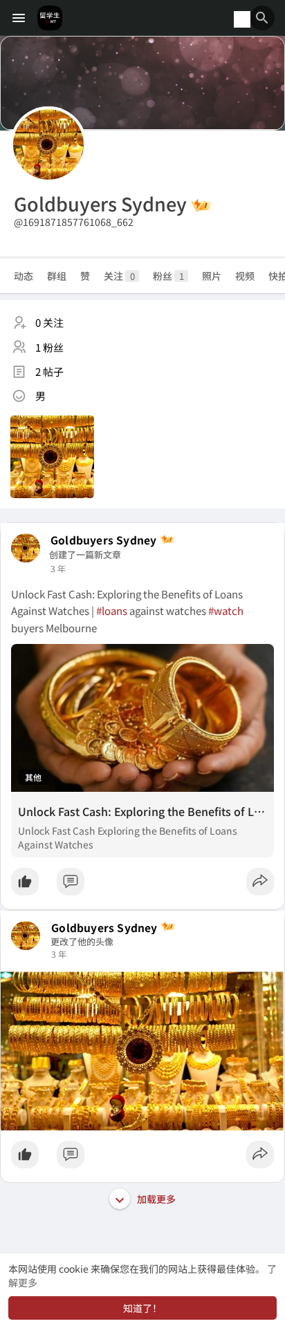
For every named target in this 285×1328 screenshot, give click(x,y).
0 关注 (49, 322)
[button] (262, 18)
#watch (225, 610)
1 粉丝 (49, 347)
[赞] (142, 885)
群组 (56, 276)
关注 (119, 276)
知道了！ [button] (142, 1308)
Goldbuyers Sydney (103, 540)
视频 (245, 276)
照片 (211, 276)
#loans (111, 610)
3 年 (58, 568)
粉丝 (168, 276)
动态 (23, 276)
